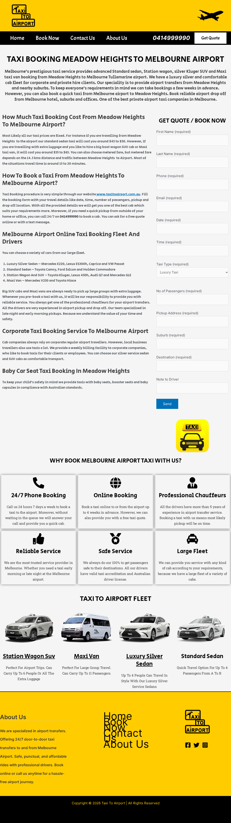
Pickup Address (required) (177, 313)
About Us (116, 38)
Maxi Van (86, 656)
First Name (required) (173, 132)
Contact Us (82, 38)
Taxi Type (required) (172, 264)
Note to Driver (167, 379)
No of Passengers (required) (179, 291)
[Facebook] (188, 745)
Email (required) (169, 198)
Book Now (47, 38)
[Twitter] (196, 745)
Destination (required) (174, 357)
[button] (210, 38)
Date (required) (168, 220)
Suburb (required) (170, 335)
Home (17, 38)
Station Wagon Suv (29, 656)
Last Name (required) (173, 154)
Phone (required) (170, 176)
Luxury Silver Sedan (144, 660)
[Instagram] (205, 745)
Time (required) (168, 242)
